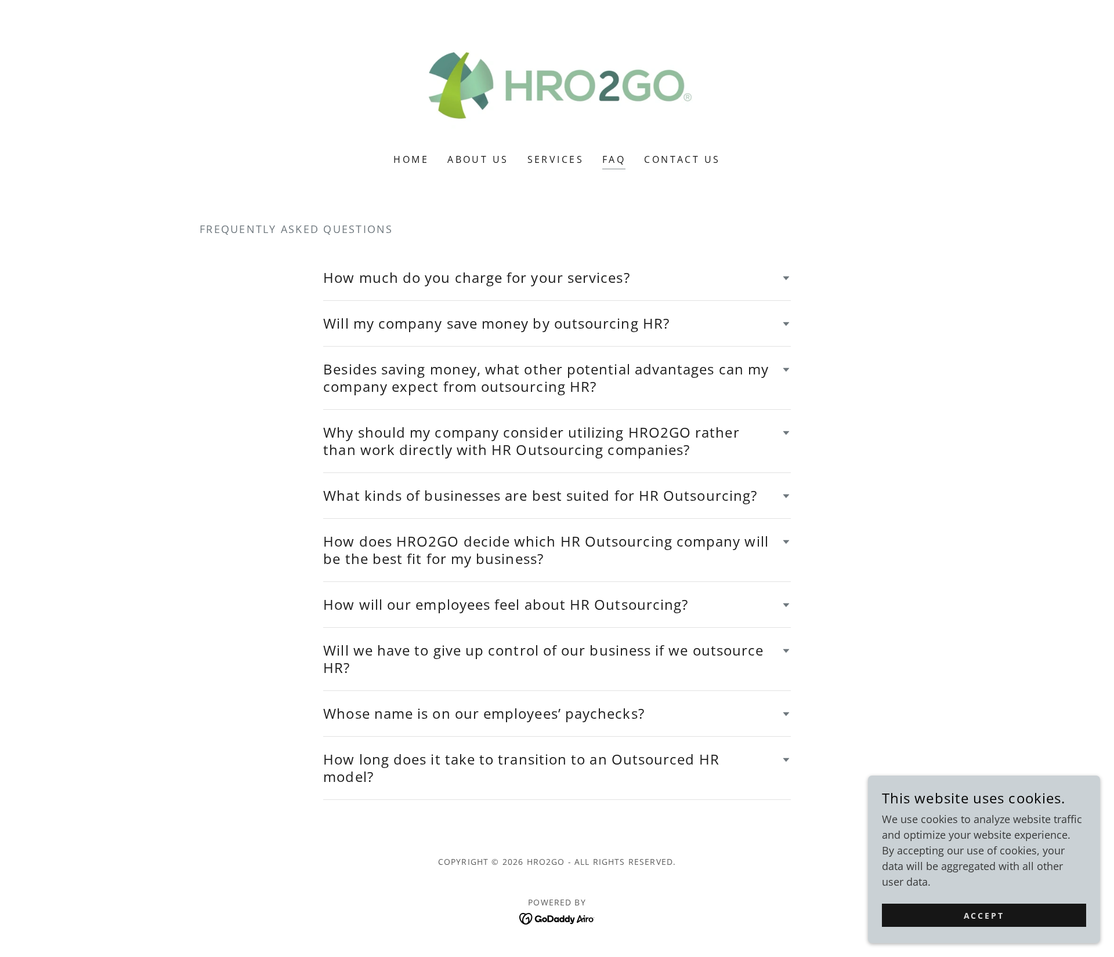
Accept (984, 915)
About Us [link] (477, 159)
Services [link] (555, 159)
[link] (557, 84)
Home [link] (411, 159)
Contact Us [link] (682, 159)
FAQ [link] (613, 159)
